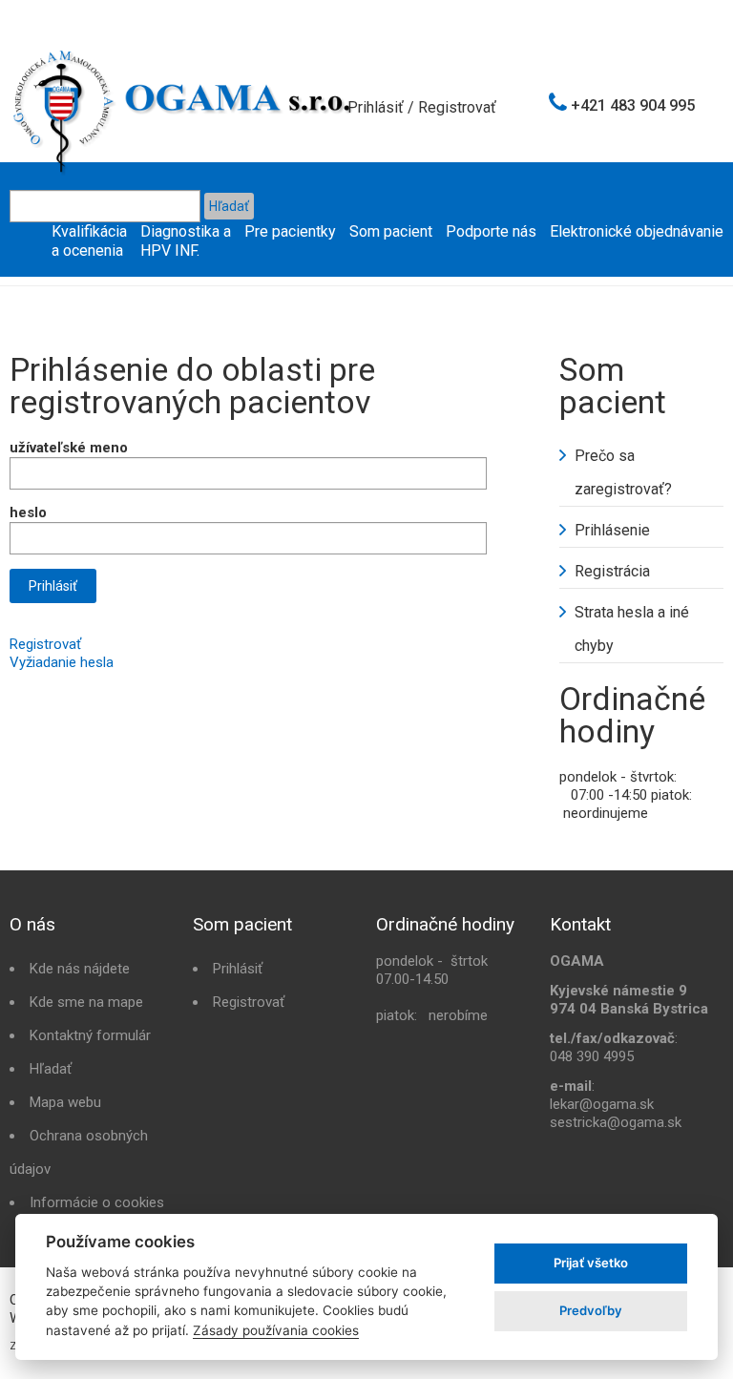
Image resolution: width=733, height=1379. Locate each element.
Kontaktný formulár (90, 1035)
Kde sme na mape (86, 1002)
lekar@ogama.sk (602, 1104)
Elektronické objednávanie (636, 231)
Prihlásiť (375, 107)
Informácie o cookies (97, 1202)
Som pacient (390, 231)
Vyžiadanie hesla (62, 662)
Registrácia (612, 571)
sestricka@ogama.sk (615, 1122)
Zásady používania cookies (276, 1330)
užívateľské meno (69, 447)
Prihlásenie (612, 530)
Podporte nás (491, 231)
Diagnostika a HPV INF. (185, 241)
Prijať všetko (591, 1262)
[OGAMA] (183, 56)
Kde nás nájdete (80, 968)
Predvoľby (590, 1310)
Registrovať (457, 107)
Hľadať (51, 1068)
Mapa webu (65, 1102)
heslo (28, 512)
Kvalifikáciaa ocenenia (89, 241)
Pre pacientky (290, 231)
